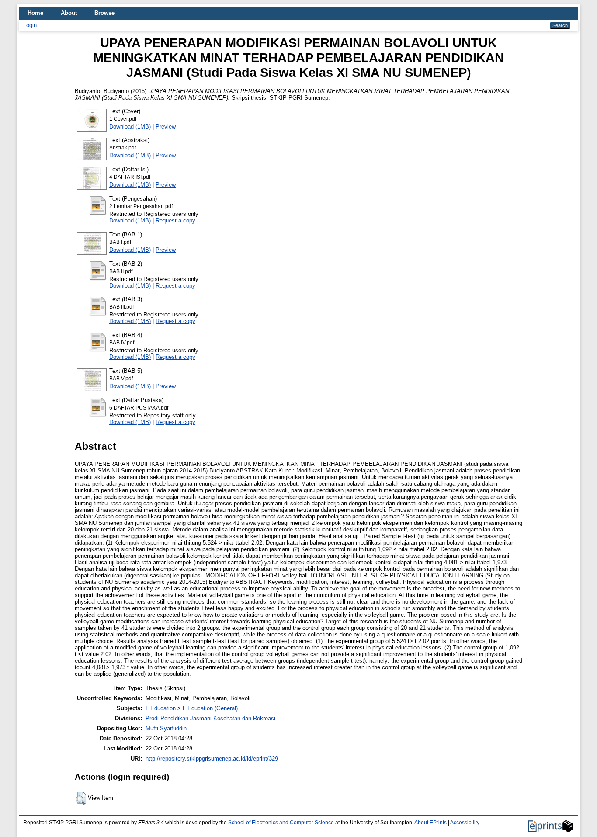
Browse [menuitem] (104, 13)
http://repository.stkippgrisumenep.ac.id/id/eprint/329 (212, 758)
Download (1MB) (130, 126)
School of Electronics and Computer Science (281, 822)
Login (30, 25)
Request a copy (175, 220)
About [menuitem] (69, 13)
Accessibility (464, 822)
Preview (166, 126)
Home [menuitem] (35, 13)
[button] (81, 798)
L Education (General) (210, 708)
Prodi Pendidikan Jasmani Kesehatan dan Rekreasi (210, 718)
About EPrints (430, 822)
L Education (161, 708)
